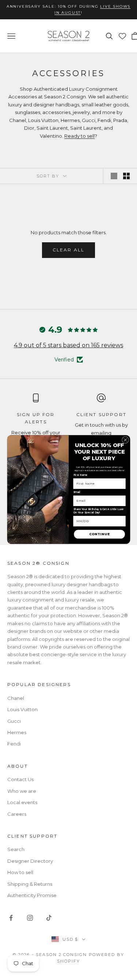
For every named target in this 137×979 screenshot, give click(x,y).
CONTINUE (99, 534)
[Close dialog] (125, 440)
